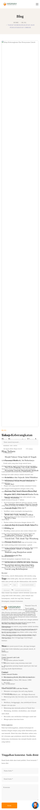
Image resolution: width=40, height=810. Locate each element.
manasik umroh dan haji (22, 590)
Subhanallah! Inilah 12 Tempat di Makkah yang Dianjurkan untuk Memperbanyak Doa (19, 552)
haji (15, 585)
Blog (24, 22)
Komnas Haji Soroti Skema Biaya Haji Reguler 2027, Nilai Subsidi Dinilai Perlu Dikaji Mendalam (21, 494)
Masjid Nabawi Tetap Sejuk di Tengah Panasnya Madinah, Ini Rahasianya (20, 458)
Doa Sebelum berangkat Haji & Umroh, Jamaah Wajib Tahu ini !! (21, 506)
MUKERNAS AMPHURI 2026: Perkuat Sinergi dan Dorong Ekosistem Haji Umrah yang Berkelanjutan (21, 565)
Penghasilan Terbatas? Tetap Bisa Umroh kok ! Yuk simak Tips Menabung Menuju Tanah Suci (21, 538)
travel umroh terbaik (27, 585)
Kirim (9, 805)
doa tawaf (6, 590)
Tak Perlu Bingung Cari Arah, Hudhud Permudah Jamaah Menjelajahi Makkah (21, 469)
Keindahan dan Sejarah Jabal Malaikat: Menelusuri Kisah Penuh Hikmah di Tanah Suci (21, 480)
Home (16, 22)
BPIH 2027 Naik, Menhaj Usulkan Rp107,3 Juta (19, 516)
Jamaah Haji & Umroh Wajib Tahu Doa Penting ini (21, 526)
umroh (6, 585)
